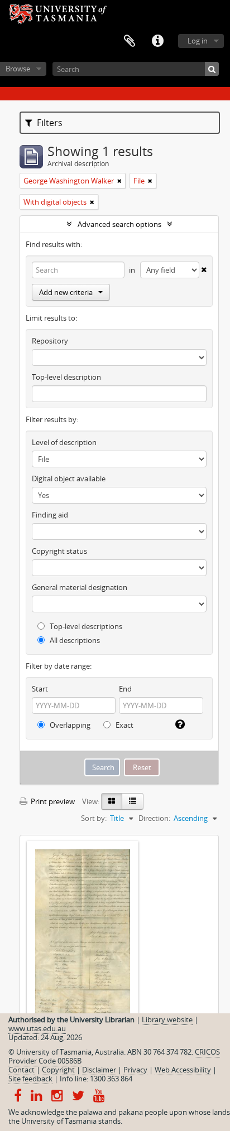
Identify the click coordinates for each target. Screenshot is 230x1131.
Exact (123, 725)
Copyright (58, 1070)
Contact (21, 1070)
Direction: (154, 818)
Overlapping (69, 725)
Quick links (157, 41)
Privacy (135, 1070)
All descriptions (74, 640)
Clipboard (129, 41)
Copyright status (59, 551)
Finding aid (50, 515)
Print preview (52, 801)
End (125, 689)
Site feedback (30, 1079)
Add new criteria (66, 292)
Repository (50, 341)
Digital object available (69, 478)
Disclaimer (99, 1070)
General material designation (79, 587)
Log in (198, 41)
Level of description (64, 442)
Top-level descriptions (85, 626)
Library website (167, 1019)
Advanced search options (119, 224)
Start (40, 689)
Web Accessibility (183, 1070)
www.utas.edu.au (37, 1028)
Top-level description (66, 377)
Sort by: (94, 818)
